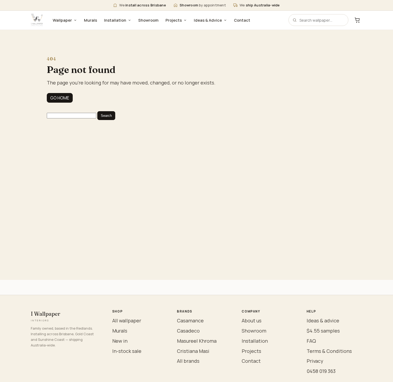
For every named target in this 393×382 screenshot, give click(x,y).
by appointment (203, 5)
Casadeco (188, 330)
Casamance (190, 320)
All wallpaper (126, 320)
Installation (115, 20)
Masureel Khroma (197, 341)
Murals (90, 20)
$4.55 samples (323, 330)
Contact (242, 20)
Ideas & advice (323, 320)
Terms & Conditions (329, 351)
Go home (59, 98)
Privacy (315, 361)
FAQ (311, 341)
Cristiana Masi (193, 351)
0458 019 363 (321, 371)
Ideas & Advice (208, 20)
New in (120, 341)
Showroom (148, 20)
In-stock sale (126, 351)
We (142, 5)
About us (251, 320)
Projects (173, 20)
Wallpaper (62, 20)
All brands (188, 361)
